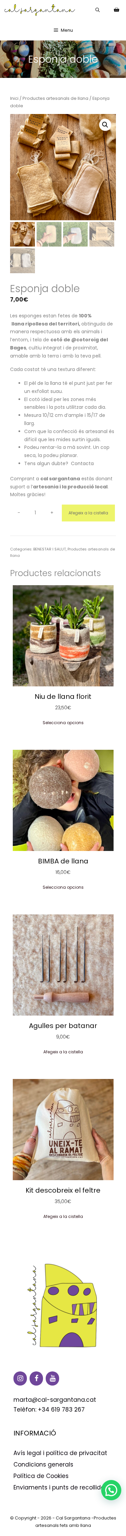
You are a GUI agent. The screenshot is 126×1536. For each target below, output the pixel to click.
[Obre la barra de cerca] (97, 10)
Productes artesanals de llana (55, 98)
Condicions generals (43, 1464)
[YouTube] (52, 1378)
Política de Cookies (41, 1476)
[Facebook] (36, 1378)
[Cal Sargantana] (39, 10)
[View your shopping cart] (116, 10)
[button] (105, 125)
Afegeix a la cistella (88, 513)
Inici (14, 98)
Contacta (82, 463)
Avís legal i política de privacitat (60, 1453)
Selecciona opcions (63, 723)
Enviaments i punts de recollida (59, 1487)
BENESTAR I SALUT (49, 549)
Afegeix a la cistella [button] (63, 1052)
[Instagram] (20, 1378)
